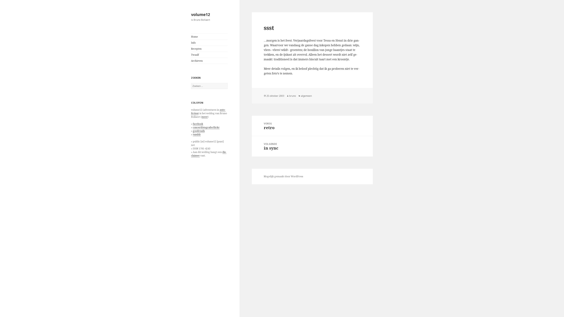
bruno (292, 95)
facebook (198, 123)
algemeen (306, 95)
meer (205, 116)
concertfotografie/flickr (206, 127)
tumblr (197, 134)
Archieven (197, 60)
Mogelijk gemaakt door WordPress (283, 176)
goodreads (199, 131)
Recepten (196, 48)
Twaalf (195, 54)
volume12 (200, 14)
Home (194, 36)
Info (193, 42)
